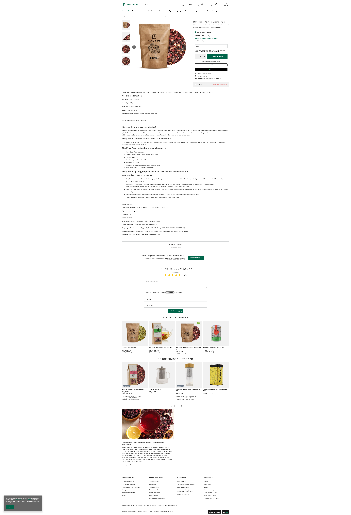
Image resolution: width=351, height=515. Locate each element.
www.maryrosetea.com (139, 120)
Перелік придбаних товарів (157, 490)
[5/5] (179, 275)
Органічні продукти (176, 11)
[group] (159, 47)
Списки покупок (154, 487)
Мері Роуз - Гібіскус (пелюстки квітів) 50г (133, 389)
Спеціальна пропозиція (140, 11)
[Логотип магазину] (130, 5)
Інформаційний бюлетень (157, 498)
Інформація (181, 477)
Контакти (124, 495)
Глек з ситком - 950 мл (155, 389)
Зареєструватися (154, 481)
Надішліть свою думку (175, 311)
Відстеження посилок (128, 484)
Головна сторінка (130, 16)
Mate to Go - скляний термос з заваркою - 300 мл (188, 390)
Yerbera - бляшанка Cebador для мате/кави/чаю (215, 390)
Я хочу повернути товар (129, 490)
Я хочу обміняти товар (128, 492)
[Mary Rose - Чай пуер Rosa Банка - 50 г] (216, 333)
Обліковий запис (156, 477)
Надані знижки (153, 495)
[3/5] (172, 275)
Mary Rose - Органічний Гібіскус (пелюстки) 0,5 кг (189, 348)
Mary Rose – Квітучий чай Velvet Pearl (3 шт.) (161, 347)
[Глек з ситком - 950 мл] (162, 375)
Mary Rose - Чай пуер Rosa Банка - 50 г (213, 347)
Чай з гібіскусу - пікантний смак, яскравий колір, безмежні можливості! (143, 443)
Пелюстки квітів (149, 16)
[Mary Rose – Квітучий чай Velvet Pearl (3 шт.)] (162, 333)
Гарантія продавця (134, 211)
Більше (164, 207)
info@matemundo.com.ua (129, 505)
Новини (154, 11)
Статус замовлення (128, 481)
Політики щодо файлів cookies (22, 499)
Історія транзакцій (154, 492)
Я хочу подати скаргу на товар (131, 487)
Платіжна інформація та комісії (186, 484)
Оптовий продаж (213, 11)
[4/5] (176, 275)
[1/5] (165, 275)
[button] (134, 47)
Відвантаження (181, 481)
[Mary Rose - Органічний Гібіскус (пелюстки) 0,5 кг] (189, 333)
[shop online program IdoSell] (218, 512)
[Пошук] (183, 5)
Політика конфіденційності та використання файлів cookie (185, 490)
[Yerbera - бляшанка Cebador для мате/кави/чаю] (216, 375)
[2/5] (169, 275)
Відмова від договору (183, 494)
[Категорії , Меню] (130, 11)
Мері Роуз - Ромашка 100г (129, 347)
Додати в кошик (217, 56)
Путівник (175, 406)
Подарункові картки (192, 11)
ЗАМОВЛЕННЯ (128, 477)
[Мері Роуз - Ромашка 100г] (135, 333)
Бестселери (163, 11)
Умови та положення (183, 487)
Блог (203, 11)
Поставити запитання (195, 257)
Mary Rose (130, 204)
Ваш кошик (152, 484)
